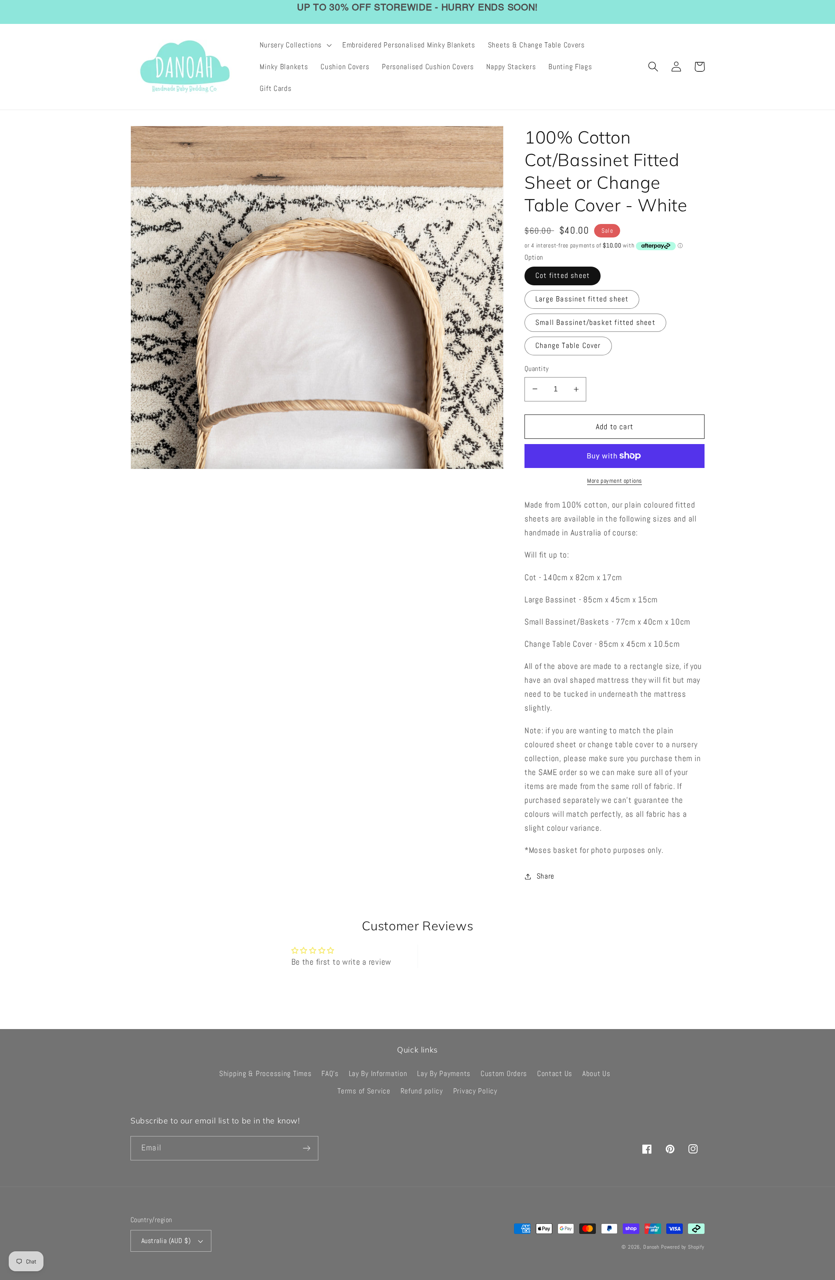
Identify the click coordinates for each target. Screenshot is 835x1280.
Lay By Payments (444, 1073)
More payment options (614, 481)
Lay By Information (378, 1073)
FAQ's (330, 1073)
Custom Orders (504, 1073)
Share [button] (545, 876)
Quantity (536, 368)
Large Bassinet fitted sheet (581, 299)
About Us (596, 1073)
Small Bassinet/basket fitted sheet (595, 322)
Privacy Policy (475, 1091)
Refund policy (422, 1091)
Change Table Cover (568, 345)
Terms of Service (364, 1091)
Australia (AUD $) (165, 1241)
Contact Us (554, 1073)
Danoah (651, 1246)
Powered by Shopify (683, 1246)
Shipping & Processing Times (265, 1073)
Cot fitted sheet (562, 275)
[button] (295, 45)
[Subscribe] (306, 1148)
